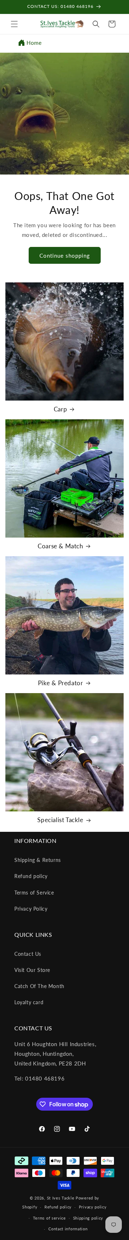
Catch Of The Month (39, 986)
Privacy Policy (30, 909)
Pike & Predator (60, 683)
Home (34, 42)
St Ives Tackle (61, 1198)
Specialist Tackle (60, 820)
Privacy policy (93, 1207)
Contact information (67, 1228)
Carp (60, 409)
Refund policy (31, 876)
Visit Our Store (32, 970)
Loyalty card (28, 1002)
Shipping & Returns (37, 860)
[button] (14, 24)
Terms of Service (34, 893)
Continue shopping (64, 255)
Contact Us (27, 954)
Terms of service (49, 1218)
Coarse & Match (60, 546)
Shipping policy (88, 1218)
